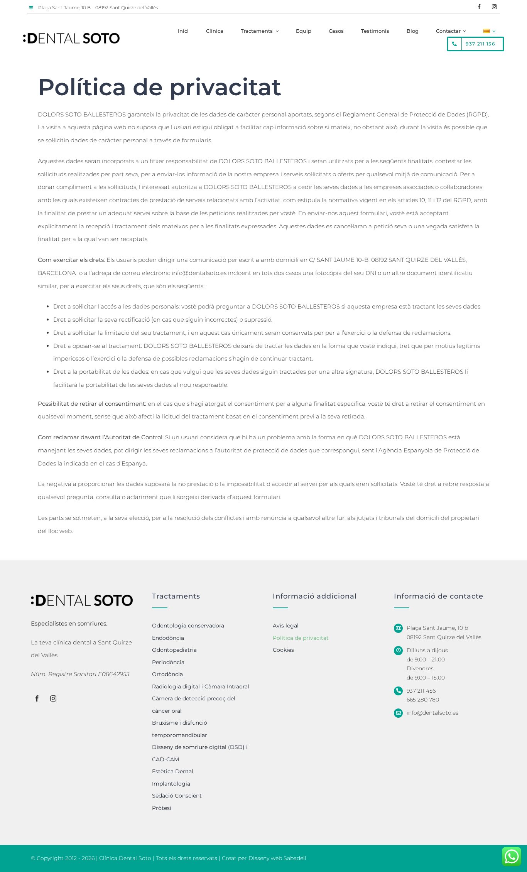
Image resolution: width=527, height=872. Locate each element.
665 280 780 (423, 699)
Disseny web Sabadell (277, 858)
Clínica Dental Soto (125, 858)
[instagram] (494, 6)
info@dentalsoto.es (199, 273)
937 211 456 (421, 690)
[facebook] (479, 6)
